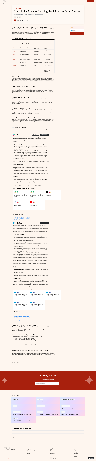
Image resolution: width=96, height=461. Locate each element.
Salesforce (14, 47)
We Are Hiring (52, 450)
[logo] (6, 1)
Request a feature (76, 453)
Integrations (29, 449)
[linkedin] (53, 458)
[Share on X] (20, 17)
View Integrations (44, 134)
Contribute (92, 458)
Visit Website (35, 134)
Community (75, 452)
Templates (28, 453)
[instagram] (51, 458)
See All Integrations (17, 311)
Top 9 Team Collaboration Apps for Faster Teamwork (22, 219)
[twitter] (55, 458)
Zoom (14, 54)
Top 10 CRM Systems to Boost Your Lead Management (23, 320)
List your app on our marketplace (32, 450)
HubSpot (14, 56)
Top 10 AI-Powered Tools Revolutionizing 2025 (22, 317)
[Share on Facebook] (17, 17)
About (51, 449)
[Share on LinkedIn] (15, 17)
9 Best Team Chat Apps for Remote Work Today (22, 217)
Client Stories (75, 450)
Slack (14, 44)
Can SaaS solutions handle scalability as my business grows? (24, 434)
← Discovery (4, 3)
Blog (74, 449)
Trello (14, 51)
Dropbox (14, 65)
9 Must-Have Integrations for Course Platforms (21, 216)
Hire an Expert (76, 456)
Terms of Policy (52, 452)
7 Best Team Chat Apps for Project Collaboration (22, 218)
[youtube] (58, 458)
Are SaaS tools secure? (16, 431)
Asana (14, 59)
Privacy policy (52, 453)
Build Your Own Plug (30, 452)
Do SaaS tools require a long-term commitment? (21, 437)
